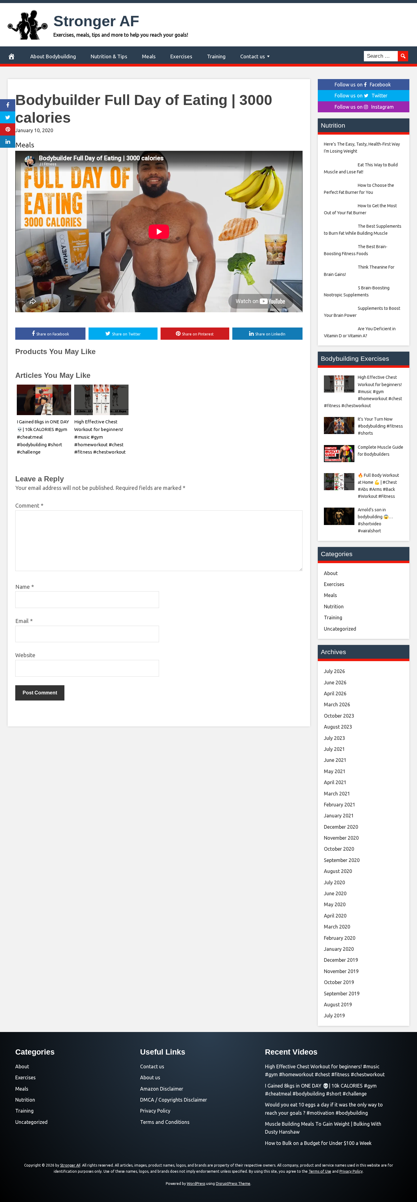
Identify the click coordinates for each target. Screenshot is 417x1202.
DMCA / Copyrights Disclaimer (173, 1099)
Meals (149, 56)
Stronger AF (96, 21)
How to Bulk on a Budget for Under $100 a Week (318, 1143)
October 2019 (339, 982)
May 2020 (335, 904)
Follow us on (363, 84)
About (331, 573)
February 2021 (339, 804)
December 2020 (341, 827)
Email (24, 621)
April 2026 (335, 693)
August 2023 (338, 727)
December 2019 (341, 960)
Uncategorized (340, 629)
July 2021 (334, 749)
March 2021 (337, 793)
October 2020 (339, 849)
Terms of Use (320, 1171)
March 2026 (337, 704)
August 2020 (338, 871)
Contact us (252, 56)
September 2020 (342, 860)
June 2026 (335, 682)
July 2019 (334, 1015)
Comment (29, 505)
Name (24, 587)
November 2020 (341, 838)
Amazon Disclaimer (161, 1089)
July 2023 (334, 738)
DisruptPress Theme (233, 1184)
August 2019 (338, 1004)
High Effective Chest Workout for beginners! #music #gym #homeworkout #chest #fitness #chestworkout (100, 436)
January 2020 (339, 949)
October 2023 (339, 716)
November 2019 (341, 971)
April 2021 (335, 782)
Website (25, 655)
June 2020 (335, 893)
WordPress (196, 1184)
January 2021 (339, 815)
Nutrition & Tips (109, 56)
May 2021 (335, 771)
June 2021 (335, 760)
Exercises (181, 56)
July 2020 (334, 882)
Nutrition (334, 606)
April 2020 (335, 915)
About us (150, 1077)
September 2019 (342, 993)
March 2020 (337, 926)
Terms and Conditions (165, 1122)
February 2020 (339, 938)
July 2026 (334, 671)
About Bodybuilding (53, 56)
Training (216, 56)
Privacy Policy (155, 1110)
